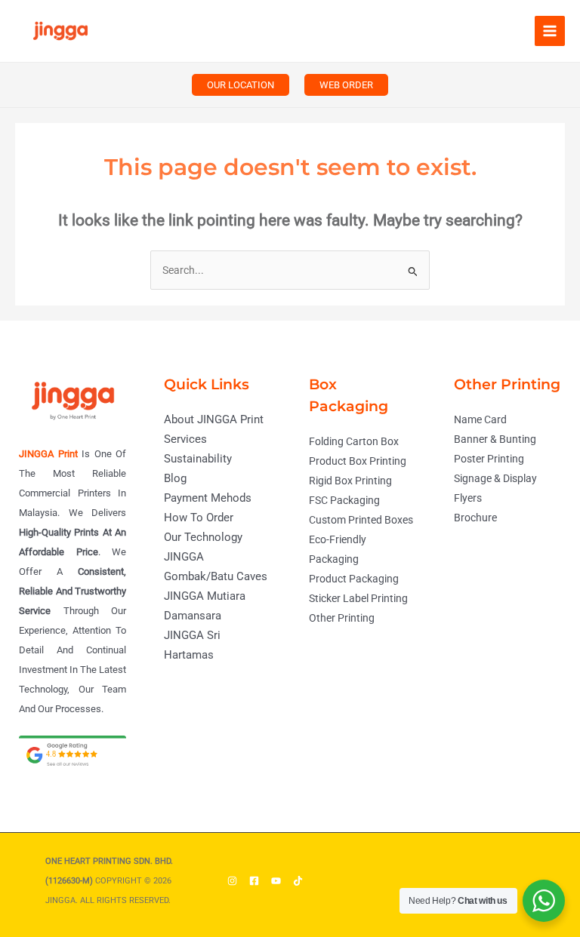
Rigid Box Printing (350, 481)
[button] (240, 85)
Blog (175, 478)
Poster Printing (489, 459)
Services (185, 439)
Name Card (480, 419)
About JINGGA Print (214, 419)
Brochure (475, 518)
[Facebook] (254, 881)
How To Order (198, 517)
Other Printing (342, 618)
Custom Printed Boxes (361, 520)
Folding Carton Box (354, 441)
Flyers (468, 498)
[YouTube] (276, 881)
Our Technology (203, 537)
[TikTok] (298, 881)
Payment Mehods (207, 498)
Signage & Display (495, 478)
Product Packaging (354, 579)
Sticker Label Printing (358, 598)
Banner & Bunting (495, 439)
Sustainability (198, 458)
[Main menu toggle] (550, 31)
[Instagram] (232, 881)
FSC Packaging (344, 500)
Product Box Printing (357, 461)
